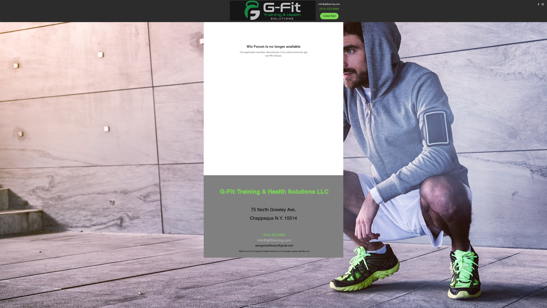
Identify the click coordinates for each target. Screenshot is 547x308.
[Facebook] (538, 4)
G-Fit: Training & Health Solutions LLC (274, 191)
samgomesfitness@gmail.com (274, 245)
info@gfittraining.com (329, 4)
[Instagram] (542, 4)
